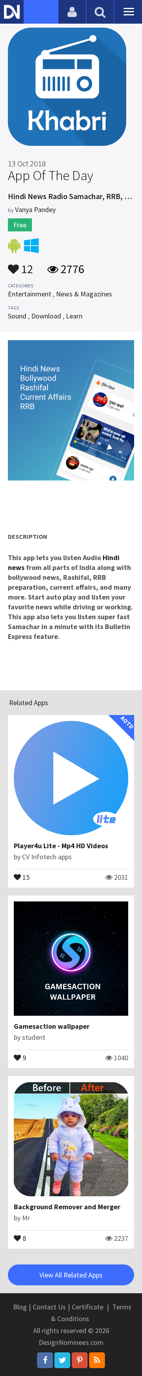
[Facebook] (45, 1360)
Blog (20, 1306)
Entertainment (29, 293)
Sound (17, 315)
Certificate (87, 1306)
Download (46, 315)
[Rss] (97, 1360)
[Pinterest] (80, 1360)
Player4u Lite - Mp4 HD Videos (61, 845)
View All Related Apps (71, 1274)
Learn (74, 315)
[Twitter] (62, 1360)
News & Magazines (84, 293)
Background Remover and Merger (67, 1206)
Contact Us (49, 1306)
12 (26, 265)
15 (25, 877)
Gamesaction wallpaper (52, 1026)
